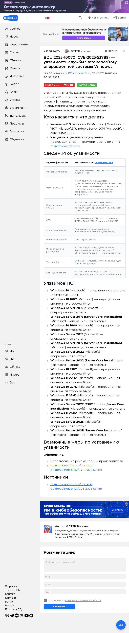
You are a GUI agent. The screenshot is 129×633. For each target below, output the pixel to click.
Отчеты (15, 68)
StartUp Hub (12, 590)
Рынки (9, 601)
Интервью (17, 76)
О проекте (11, 586)
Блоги (14, 92)
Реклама (10, 605)
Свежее (15, 28)
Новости (16, 36)
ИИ (12, 358)
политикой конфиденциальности (83, 600)
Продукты (17, 123)
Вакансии (17, 131)
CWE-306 (79, 260)
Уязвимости (18, 107)
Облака (15, 366)
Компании (11, 597)
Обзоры (15, 60)
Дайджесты (18, 115)
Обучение (17, 139)
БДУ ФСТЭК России (75, 73)
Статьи (14, 52)
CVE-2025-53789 (104, 162)
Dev (12, 382)
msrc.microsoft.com (65, 146)
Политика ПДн (14, 609)
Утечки (15, 99)
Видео (14, 84)
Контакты (10, 593)
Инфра (14, 374)
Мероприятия (20, 44)
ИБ (12, 351)
